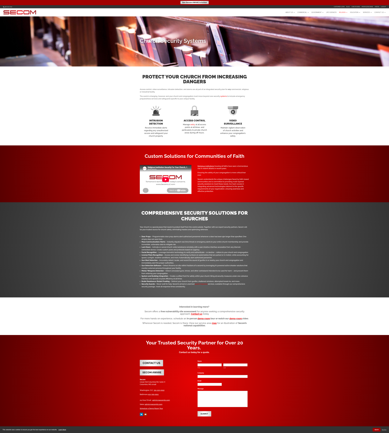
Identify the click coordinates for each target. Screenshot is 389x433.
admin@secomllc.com (161, 400)
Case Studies (356, 6)
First (199, 367)
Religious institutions (206, 166)
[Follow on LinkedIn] (141, 414)
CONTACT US (151, 363)
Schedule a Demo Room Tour (151, 408)
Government (316, 12)
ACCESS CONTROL (194, 120)
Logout (383, 6)
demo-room (204, 318)
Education (354, 12)
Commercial (302, 12)
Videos (377, 6)
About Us (289, 12)
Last (224, 367)
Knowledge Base (367, 6)
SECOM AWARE (151, 372)
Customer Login (339, 6)
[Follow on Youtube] (145, 414)
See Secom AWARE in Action (194, 2)
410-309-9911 (153, 394)
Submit (204, 414)
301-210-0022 (159, 390)
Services (366, 12)
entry (192, 124)
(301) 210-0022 (8, 6)
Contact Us (379, 12)
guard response (201, 284)
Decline (384, 429)
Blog (348, 6)
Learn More (62, 429)
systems (223, 96)
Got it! (377, 429)
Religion (342, 12)
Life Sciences (331, 12)
